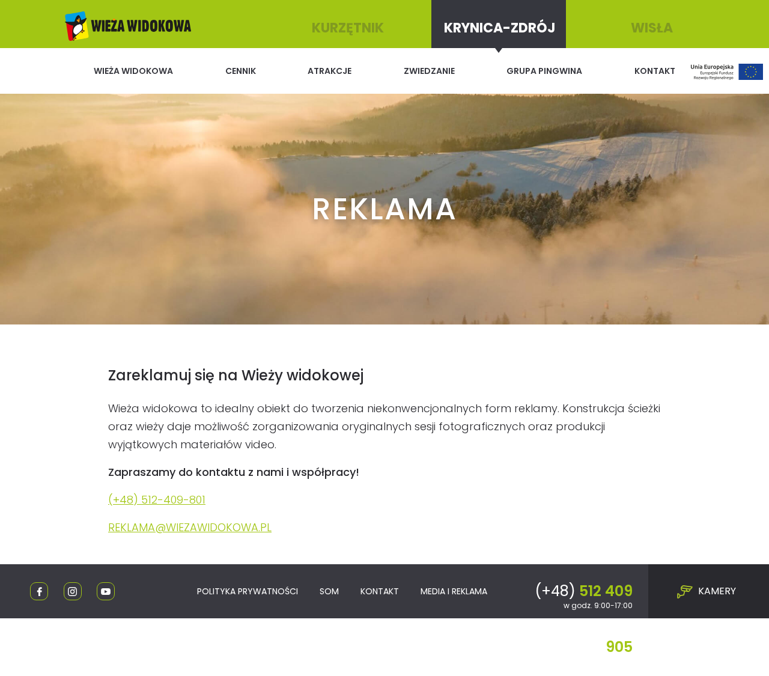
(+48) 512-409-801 (156, 499)
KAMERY (716, 591)
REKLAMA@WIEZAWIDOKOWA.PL (190, 527)
